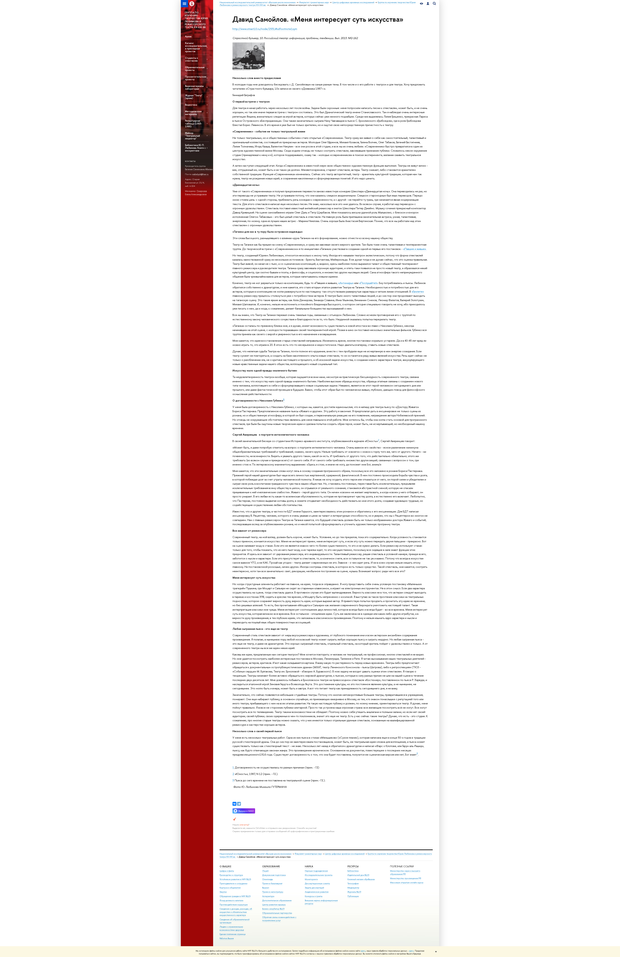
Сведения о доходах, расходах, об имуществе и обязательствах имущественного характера (236, 912)
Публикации (353, 896)
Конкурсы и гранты (313, 896)
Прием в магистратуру (272, 891)
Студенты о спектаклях (191, 59)
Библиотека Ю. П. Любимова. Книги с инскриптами (195, 148)
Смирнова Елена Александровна (196, 193)
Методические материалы (193, 113)
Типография (353, 883)
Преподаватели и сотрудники (233, 883)
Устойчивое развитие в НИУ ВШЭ (235, 879)
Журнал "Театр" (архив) (193, 97)
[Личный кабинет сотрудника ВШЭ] (427, 3)
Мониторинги (311, 879)
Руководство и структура (231, 875)
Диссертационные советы (317, 883)
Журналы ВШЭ (354, 891)
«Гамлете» (418, 291)
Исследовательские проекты (318, 875)
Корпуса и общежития (230, 887)
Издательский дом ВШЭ (358, 875)
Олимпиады (267, 879)
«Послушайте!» (368, 283)
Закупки (223, 891)
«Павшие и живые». (415, 249)
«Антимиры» (346, 283)
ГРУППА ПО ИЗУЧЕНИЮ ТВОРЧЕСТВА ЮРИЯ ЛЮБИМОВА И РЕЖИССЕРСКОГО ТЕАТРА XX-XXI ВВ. (196, 20)
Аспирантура (268, 896)
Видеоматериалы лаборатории (194, 87)
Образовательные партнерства (277, 913)
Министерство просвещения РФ (405, 878)
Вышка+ (265, 887)
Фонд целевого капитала (231, 900)
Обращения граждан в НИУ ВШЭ (235, 896)
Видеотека (191, 104)
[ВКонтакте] (234, 804)
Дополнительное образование (277, 900)
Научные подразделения (316, 871)
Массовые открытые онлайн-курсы (406, 882)
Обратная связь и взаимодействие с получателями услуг (279, 919)
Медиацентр (353, 887)
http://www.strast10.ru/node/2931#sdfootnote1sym (264, 29)
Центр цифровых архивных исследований (345, 853)
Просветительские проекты (195, 78)
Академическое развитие (317, 891)
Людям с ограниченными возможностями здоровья (232, 928)
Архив (188, 36)
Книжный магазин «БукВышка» (361, 879)
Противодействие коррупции (234, 904)
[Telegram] (239, 804)
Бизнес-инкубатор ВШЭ (273, 908)
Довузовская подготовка (274, 875)
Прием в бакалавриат (272, 883)
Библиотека (352, 871)
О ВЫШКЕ (225, 866)
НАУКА (309, 866)
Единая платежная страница (232, 934)
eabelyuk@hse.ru (200, 174)
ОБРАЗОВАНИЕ (271, 866)
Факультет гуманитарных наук (308, 853)
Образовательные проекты (195, 69)
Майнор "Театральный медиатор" (192, 135)
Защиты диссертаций (314, 887)
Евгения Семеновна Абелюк (199, 169)
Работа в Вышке (227, 938)
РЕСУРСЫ (353, 866)
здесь (363, 951)
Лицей (265, 871)
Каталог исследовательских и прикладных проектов (196, 47)
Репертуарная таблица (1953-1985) (193, 123)
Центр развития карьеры (274, 904)
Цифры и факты (227, 871)
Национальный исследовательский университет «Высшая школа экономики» (256, 853)
